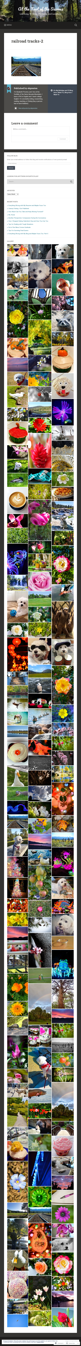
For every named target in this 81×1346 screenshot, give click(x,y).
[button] (17, 250)
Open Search (75, 25)
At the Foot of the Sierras (40, 8)
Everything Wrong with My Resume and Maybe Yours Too (27, 205)
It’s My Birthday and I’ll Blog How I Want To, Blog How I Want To (63, 92)
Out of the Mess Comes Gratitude (19, 227)
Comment (63, 139)
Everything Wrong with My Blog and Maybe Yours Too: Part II (28, 234)
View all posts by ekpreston (27, 108)
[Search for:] (40, 181)
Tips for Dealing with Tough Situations (20, 224)
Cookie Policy (40, 1342)
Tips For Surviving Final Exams (18, 230)
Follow (11, 168)
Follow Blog (12, 156)
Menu (9, 25)
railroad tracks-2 (27, 41)
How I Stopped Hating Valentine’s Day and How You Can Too (28, 221)
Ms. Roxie (11, 215)
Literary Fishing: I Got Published (18, 208)
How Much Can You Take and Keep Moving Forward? (25, 212)
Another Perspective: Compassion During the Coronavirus (27, 218)
